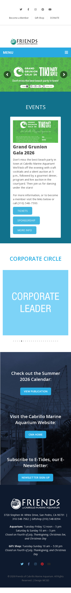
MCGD (46, 580)
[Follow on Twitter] (21, 9)
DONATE (54, 17)
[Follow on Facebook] (28, 9)
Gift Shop (39, 17)
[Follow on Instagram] (35, 9)
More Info (49, 86)
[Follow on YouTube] (50, 9)
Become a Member (19, 17)
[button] (14, 341)
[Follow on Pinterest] (42, 9)
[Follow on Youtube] (49, 564)
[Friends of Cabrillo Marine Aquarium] (36, 35)
